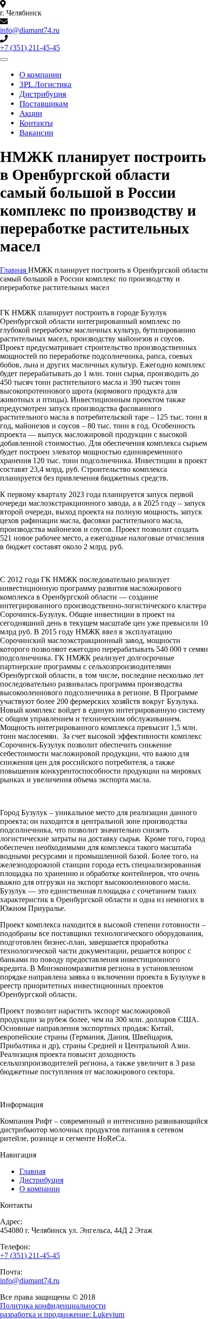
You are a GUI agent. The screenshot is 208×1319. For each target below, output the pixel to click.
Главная (32, 1171)
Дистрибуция (42, 94)
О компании (40, 74)
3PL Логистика (45, 84)
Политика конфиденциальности (53, 1306)
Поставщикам (43, 103)
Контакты (36, 123)
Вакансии (36, 132)
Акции (30, 113)
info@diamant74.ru (29, 30)
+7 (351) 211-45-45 (30, 48)
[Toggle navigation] (4, 59)
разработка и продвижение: (62, 1314)
